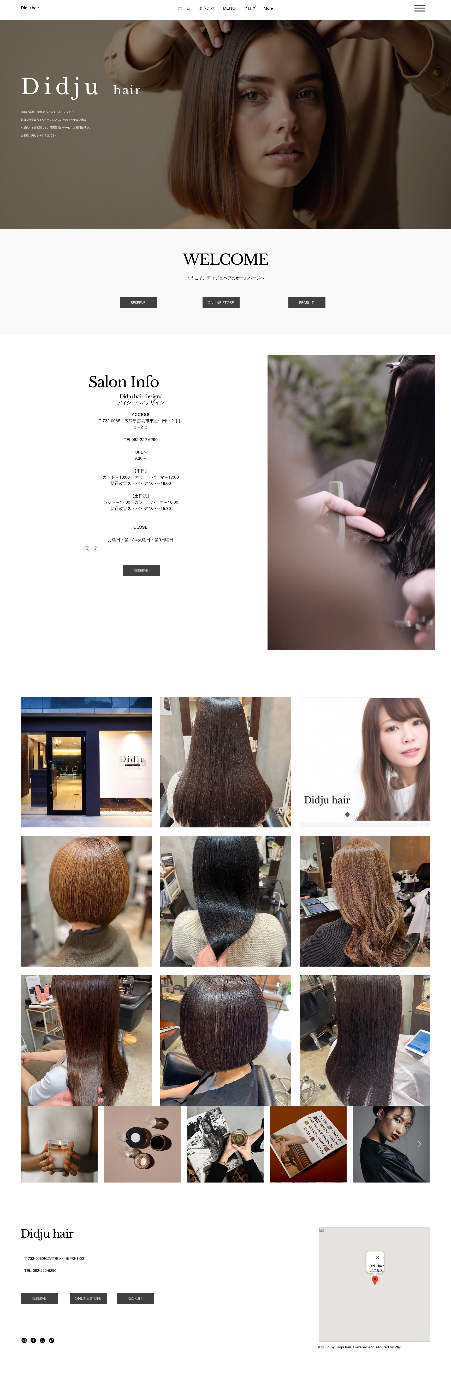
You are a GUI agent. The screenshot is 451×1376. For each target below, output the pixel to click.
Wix (398, 1347)
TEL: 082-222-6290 (40, 1270)
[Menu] (420, 8)
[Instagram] (87, 549)
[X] (42, 1340)
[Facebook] (33, 1340)
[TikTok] (51, 1340)
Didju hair (47, 1233)
